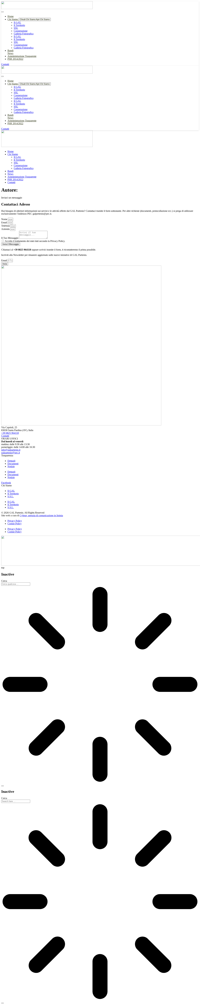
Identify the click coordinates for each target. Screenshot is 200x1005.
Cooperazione (21, 31)
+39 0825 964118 (10, 433)
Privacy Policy (15, 520)
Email (4, 222)
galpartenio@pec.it (10, 452)
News (10, 174)
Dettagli (11, 460)
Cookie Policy (15, 523)
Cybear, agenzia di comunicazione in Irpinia (41, 515)
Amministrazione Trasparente (22, 176)
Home (11, 151)
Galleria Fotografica (23, 33)
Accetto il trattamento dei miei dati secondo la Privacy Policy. (35, 241)
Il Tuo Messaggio (10, 238)
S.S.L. (11, 496)
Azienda (5, 229)
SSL (16, 28)
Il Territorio (19, 25)
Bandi (10, 171)
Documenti (13, 463)
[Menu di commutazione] (2, 11)
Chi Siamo (13, 154)
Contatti (11, 182)
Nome (4, 219)
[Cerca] (2, 785)
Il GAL (17, 22)
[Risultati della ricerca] (100, 685)
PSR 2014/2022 (15, 179)
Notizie (11, 466)
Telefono (6, 225)
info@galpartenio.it (10, 450)
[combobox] (15, 584)
